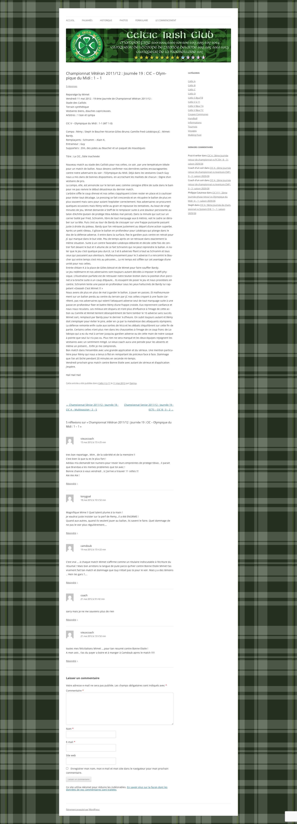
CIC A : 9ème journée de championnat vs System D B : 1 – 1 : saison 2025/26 (209, 209)
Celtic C (191, 89)
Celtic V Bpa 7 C (196, 110)
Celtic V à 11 (104, 383)
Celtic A (191, 81)
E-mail (70, 742)
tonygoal (86, 496)
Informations (194, 122)
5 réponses (71, 86)
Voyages (192, 130)
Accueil (70, 20)
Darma (133, 383)
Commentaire (75, 690)
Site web (71, 755)
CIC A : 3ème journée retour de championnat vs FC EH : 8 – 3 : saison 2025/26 (208, 159)
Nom (70, 728)
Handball (192, 118)
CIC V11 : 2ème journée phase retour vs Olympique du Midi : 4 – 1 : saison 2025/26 (208, 196)
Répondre (71, 483)
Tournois (192, 126)
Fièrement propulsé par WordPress (83, 809)
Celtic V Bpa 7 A (196, 106)
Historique (106, 20)
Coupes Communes (198, 114)
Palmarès (87, 20)
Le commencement (166, 20)
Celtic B (191, 85)
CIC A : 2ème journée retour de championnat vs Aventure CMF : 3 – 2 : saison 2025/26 (209, 172)
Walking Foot (194, 134)
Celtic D (192, 93)
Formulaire (141, 20)
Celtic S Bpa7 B (195, 97)
